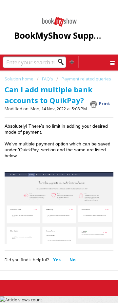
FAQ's (47, 79)
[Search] (63, 62)
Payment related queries (86, 79)
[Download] (47, 146)
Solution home (19, 79)
